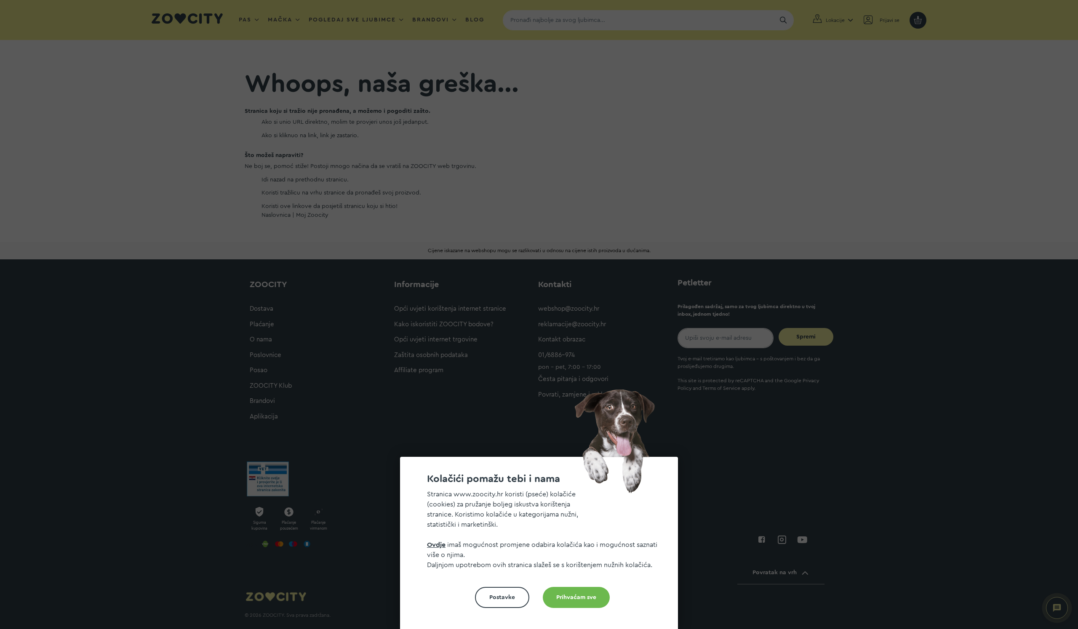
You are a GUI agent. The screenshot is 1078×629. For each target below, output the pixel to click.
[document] (542, 546)
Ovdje (436, 544)
